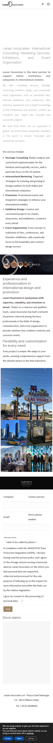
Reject (19, 738)
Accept (7, 738)
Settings (31, 738)
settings (30, 733)
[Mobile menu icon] (48, 4)
